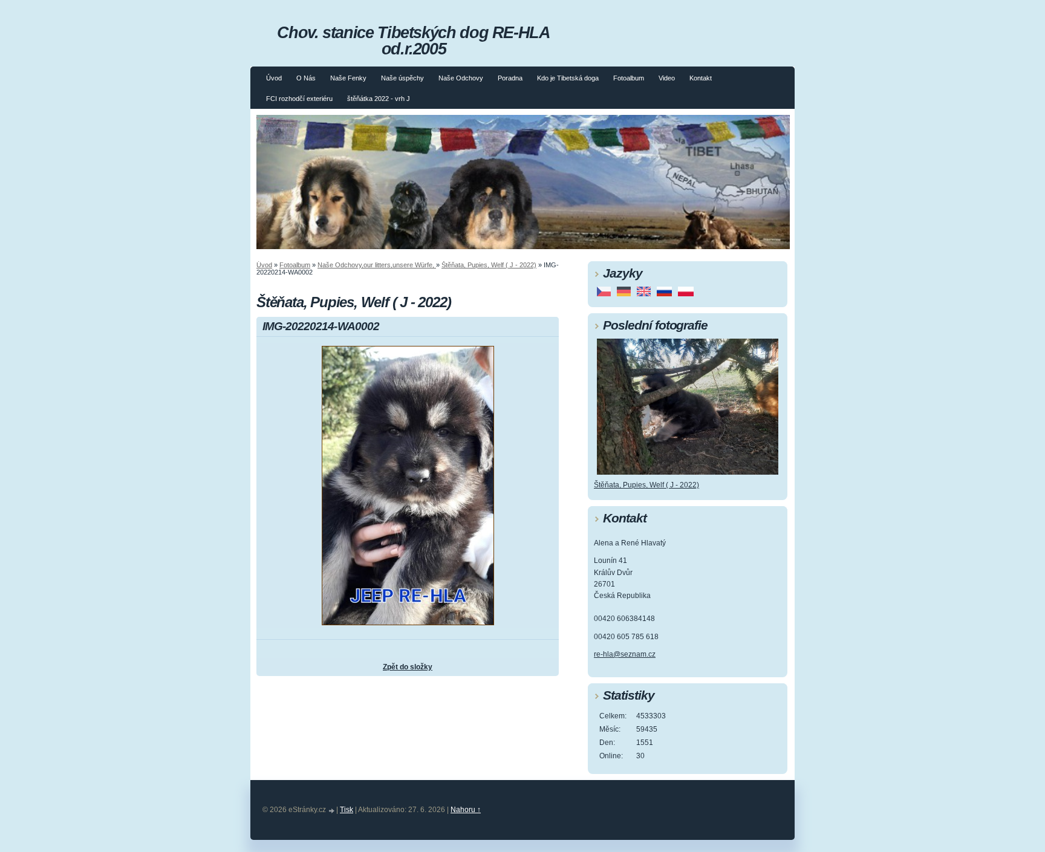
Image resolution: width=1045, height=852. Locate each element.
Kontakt (700, 78)
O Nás (306, 78)
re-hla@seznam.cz (625, 654)
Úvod (274, 78)
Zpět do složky (407, 667)
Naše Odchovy (460, 78)
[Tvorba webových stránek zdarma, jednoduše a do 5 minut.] (332, 810)
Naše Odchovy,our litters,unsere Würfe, (376, 264)
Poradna (510, 78)
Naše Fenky (348, 78)
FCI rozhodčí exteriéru (299, 98)
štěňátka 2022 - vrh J (378, 98)
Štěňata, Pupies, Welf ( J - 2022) (488, 264)
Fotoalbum (628, 78)
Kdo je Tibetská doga (568, 78)
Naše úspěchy (402, 78)
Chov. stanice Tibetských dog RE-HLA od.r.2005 (413, 40)
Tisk (346, 809)
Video (667, 78)
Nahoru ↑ (466, 809)
